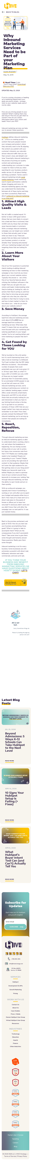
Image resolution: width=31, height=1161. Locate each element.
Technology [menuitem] (15, 1034)
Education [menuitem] (15, 1037)
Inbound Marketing (12, 31)
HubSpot (7, 32)
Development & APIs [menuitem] (16, 986)
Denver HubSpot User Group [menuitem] (15, 1017)
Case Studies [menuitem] (15, 1011)
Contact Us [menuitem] (15, 1005)
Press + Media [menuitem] (15, 1014)
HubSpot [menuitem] (15, 982)
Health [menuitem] (15, 1040)
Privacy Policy (22, 1156)
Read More (9, 761)
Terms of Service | (10, 1156)
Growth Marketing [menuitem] (15, 990)
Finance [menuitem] (15, 1043)
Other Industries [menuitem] (15, 1046)
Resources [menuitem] (15, 1023)
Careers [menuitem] (15, 1143)
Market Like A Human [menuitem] (15, 1135)
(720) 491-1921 (16, 959)
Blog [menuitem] (15, 1146)
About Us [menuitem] (15, 1008)
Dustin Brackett (9, 72)
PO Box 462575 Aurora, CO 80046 (16, 969)
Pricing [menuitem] (15, 993)
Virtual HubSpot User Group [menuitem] (15, 1020)
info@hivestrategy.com (16, 964)
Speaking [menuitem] (15, 1139)
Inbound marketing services (11, 128)
